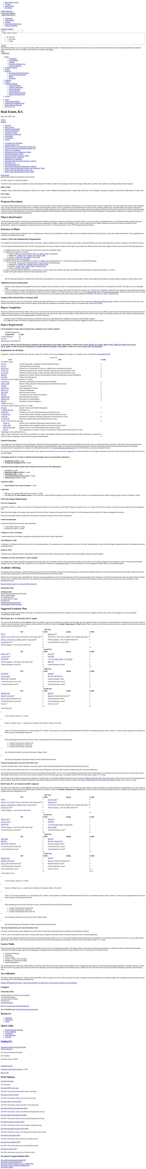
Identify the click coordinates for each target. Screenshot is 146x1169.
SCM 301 (4, 377)
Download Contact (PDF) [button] (9, 1149)
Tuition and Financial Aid (17, 94)
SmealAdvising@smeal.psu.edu (11, 602)
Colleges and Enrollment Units (14, 103)
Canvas (7, 1021)
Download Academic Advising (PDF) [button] (13, 1122)
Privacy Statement (10, 1032)
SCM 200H (27, 257)
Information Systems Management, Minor (18, 152)
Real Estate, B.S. (10, 163)
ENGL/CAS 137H (9, 427)
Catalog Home (9, 6)
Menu (3, 120)
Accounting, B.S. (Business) (14, 143)
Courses (7, 69)
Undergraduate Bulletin (12, 101)
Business (3, 122)
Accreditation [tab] (9, 138)
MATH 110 (21, 255)
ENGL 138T (59, 659)
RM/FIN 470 (5, 399)
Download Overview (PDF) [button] (9, 1095)
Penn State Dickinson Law (13, 24)
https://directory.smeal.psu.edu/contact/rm (25, 1009)
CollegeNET (9, 1019)
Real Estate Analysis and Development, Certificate (20, 161)
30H (9, 639)
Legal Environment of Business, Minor (17, 155)
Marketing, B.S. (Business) (13, 159)
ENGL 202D (5, 346)
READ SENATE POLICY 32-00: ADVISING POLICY (19, 584)
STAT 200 (36, 257)
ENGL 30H (27, 254)
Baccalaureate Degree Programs (19, 73)
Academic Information (16, 87)
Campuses (8, 80)
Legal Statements (10, 1035)
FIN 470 (11, 696)
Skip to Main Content (11, 2)
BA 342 (3, 364)
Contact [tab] (7, 140)
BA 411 (3, 366)
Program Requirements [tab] (12, 131)
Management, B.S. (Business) (14, 157)
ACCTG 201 (44, 263)
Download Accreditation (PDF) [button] (11, 1142)
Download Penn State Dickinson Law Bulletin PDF (17, 1164)
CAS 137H (53, 254)
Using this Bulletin (14, 85)
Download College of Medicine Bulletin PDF (15, 1165)
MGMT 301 (22, 264)
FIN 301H (25, 268)
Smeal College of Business (13, 105)
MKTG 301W (41, 266)
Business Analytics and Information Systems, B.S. (20, 147)
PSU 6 (3, 634)
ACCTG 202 (55, 263)
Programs (8, 71)
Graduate (8, 22)
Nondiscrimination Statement (14, 1030)
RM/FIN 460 (5, 397)
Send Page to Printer (7, 1081)
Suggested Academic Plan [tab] (13, 134)
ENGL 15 (18, 254)
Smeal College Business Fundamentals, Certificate (20, 166)
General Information (11, 84)
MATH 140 (31, 255)
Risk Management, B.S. (12, 164)
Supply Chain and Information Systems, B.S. (19, 170)
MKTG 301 (20, 266)
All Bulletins (9, 18)
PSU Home (8, 8)
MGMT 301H (32, 264)
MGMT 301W (43, 264)
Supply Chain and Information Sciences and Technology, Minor (25, 168)
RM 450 (3, 395)
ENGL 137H (44, 254)
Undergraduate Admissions (17, 93)
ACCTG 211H (32, 263)
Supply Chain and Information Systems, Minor (19, 172)
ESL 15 (35, 254)
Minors (11, 76)
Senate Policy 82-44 (104, 354)
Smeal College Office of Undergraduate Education (103, 292)
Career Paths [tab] (9, 136)
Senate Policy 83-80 (62, 563)
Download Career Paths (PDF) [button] (10, 1135)
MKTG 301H (30, 266)
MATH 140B (41, 255)
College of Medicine (11, 25)
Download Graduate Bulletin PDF (11, 1162)
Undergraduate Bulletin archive (103, 301)
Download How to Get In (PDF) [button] (11, 1101)
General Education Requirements (63, 448)
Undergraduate (9, 20)
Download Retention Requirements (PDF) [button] (14, 1108)
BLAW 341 (5, 368)
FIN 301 (17, 268)
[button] (5, 175)
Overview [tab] (8, 125)
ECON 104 (4, 373)
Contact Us (6, 1041)
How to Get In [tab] (9, 127)
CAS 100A (102, 780)
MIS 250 (4, 375)
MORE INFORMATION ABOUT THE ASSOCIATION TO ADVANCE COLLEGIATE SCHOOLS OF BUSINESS (39, 983)
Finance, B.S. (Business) (12, 150)
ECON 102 (15, 259)
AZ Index (8, 4)
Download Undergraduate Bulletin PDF (13, 1160)
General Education (14, 89)
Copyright (8, 1037)
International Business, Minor (14, 154)
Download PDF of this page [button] (9, 1088)
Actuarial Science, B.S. (12, 145)
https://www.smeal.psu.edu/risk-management (15, 1006)
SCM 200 (18, 257)
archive (51, 49)
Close (7, 1167)
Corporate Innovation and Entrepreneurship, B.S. (20, 148)
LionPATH (8, 1018)
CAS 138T (68, 659)
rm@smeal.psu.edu (7, 1002)
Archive (7, 96)
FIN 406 (3, 408)
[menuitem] (75, 18)
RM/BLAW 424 (8, 410)
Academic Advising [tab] (11, 132)
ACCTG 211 (21, 263)
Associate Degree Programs (17, 75)
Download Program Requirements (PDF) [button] (14, 1115)
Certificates (12, 78)
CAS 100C (117, 780)
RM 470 (3, 696)
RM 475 (3, 401)
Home (7, 57)
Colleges (7, 82)
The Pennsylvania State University (11, 1069)
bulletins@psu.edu (6, 1066)
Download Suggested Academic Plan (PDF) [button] (15, 1128)
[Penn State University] (6, 11)
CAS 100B (109, 780)
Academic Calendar (11, 67)
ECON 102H (25, 259)
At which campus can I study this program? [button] (14, 180)
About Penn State (14, 91)
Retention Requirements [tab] (12, 129)
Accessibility (9, 1033)
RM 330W (4, 392)
